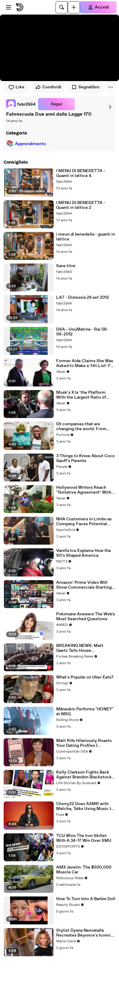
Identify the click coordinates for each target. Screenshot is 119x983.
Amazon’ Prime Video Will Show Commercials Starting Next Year (84, 585)
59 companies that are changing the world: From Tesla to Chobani (81, 426)
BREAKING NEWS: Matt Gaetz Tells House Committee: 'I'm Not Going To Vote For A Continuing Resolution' (85, 648)
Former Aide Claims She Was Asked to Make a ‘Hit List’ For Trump (85, 363)
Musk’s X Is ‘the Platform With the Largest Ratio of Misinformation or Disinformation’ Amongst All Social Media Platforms (84, 395)
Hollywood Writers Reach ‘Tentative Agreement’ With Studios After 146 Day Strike (84, 490)
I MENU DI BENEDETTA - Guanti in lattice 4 (80, 173)
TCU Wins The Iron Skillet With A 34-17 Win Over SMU (83, 838)
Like (20, 87)
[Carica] (74, 7)
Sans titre (65, 266)
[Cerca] (62, 7)
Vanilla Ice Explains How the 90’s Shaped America (83, 553)
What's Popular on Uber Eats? (85, 677)
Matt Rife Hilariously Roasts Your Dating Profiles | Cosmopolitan (84, 743)
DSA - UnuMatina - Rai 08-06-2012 (82, 332)
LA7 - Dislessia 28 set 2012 (82, 297)
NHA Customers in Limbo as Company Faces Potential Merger (84, 521)
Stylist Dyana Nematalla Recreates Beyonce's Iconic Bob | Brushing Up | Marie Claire (83, 933)
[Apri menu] (8, 7)
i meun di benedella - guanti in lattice (85, 237)
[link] (21, 104)
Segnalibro (88, 87)
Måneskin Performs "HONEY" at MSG (85, 711)
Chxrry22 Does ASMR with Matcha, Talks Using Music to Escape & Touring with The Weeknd (85, 806)
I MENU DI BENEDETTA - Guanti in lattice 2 (80, 205)
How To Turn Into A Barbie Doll (85, 898)
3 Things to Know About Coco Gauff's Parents (85, 458)
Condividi (51, 87)
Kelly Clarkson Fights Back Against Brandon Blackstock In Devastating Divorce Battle (85, 775)
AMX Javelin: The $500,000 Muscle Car (83, 870)
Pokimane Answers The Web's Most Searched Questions (85, 616)
